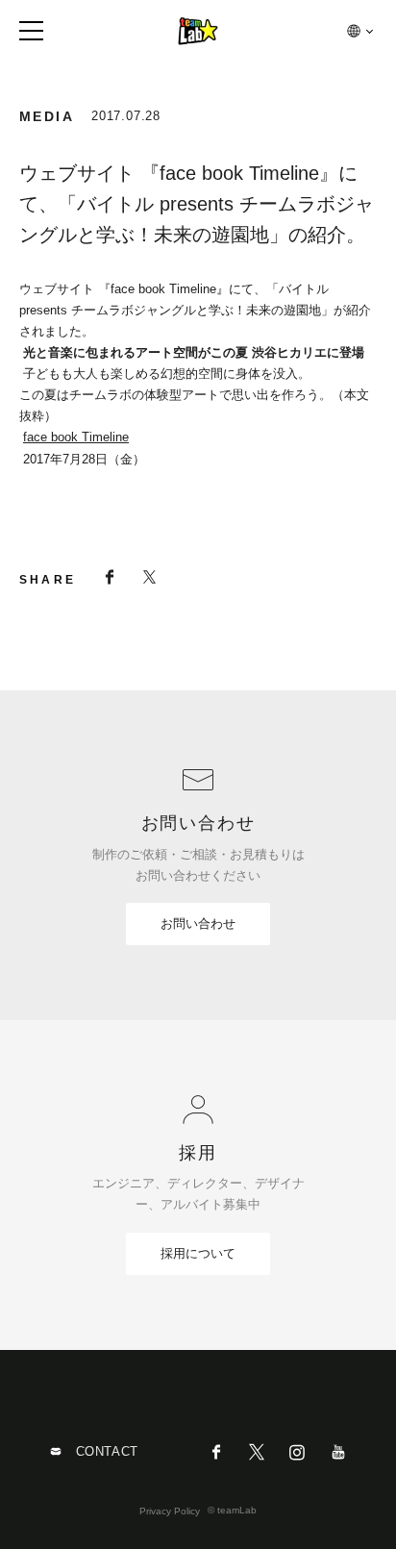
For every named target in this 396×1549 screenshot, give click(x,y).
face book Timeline (76, 437)
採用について (198, 1253)
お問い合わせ (198, 923)
